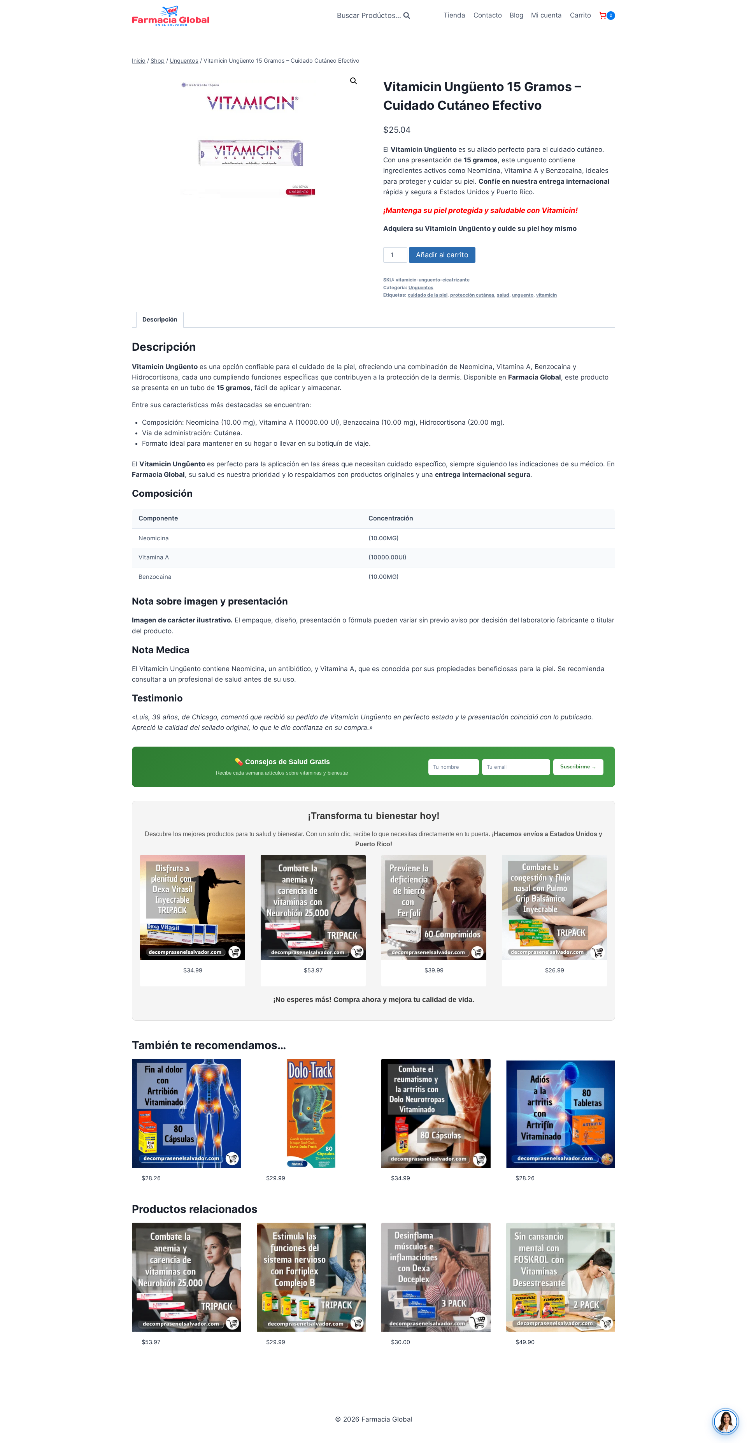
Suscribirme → (578, 767)
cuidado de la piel (427, 295)
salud (503, 295)
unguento (522, 295)
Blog (516, 15)
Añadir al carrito (442, 255)
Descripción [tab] (159, 319)
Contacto (487, 15)
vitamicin (546, 295)
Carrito (580, 15)
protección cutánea (472, 295)
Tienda (454, 15)
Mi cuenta (546, 15)
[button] (354, 81)
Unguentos (421, 287)
